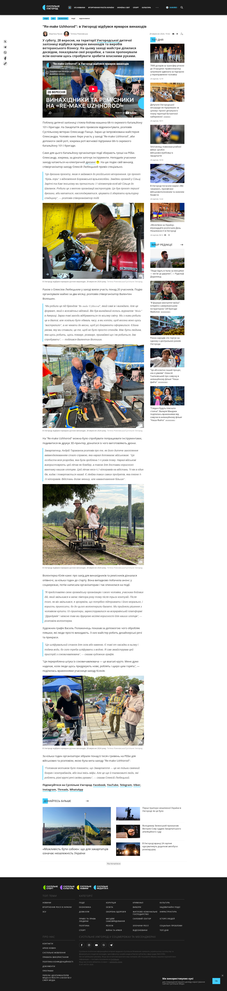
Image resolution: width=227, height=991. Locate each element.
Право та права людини (87, 919)
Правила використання (56, 957)
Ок (216, 981)
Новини (47, 902)
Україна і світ (123, 7)
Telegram (126, 785)
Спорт (136, 7)
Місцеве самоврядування (115, 919)
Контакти (48, 943)
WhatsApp (76, 789)
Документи (49, 966)
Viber (136, 785)
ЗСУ (53, 18)
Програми (48, 970)
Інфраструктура (168, 911)
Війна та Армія (114, 930)
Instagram (49, 789)
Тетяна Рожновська (79, 34)
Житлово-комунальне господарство (145, 912)
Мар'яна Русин (56, 34)
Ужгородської (108, 40)
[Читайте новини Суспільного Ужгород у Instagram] (89, 945)
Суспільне (115, 959)
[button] (5, 41)
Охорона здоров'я (116, 911)
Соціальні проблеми (171, 925)
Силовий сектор (142, 918)
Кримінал (138, 902)
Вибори (137, 907)
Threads (63, 789)
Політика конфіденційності (58, 961)
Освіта (109, 907)
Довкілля (84, 911)
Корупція (111, 902)
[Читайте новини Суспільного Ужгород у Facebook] (81, 945)
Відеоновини (84, 18)
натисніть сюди (116, 962)
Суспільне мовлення (54, 952)
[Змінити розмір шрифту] (181, 34)
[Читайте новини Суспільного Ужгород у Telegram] (111, 945)
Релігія (109, 925)
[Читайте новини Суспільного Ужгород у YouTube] (96, 945)
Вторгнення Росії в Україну (101, 7)
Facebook (99, 785)
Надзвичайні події (170, 907)
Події (73, 18)
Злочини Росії (141, 925)
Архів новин (49, 948)
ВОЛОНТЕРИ (63, 18)
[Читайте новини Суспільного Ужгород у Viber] (103, 945)
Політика (84, 925)
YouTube (112, 785)
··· (157, 7)
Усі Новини (79, 7)
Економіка (85, 907)
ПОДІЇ (46, 18)
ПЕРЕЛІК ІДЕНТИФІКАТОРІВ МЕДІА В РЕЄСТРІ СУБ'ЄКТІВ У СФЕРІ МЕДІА (57, 977)
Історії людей (167, 918)
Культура (146, 7)
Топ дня (164, 930)
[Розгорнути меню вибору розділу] (69, 7)
